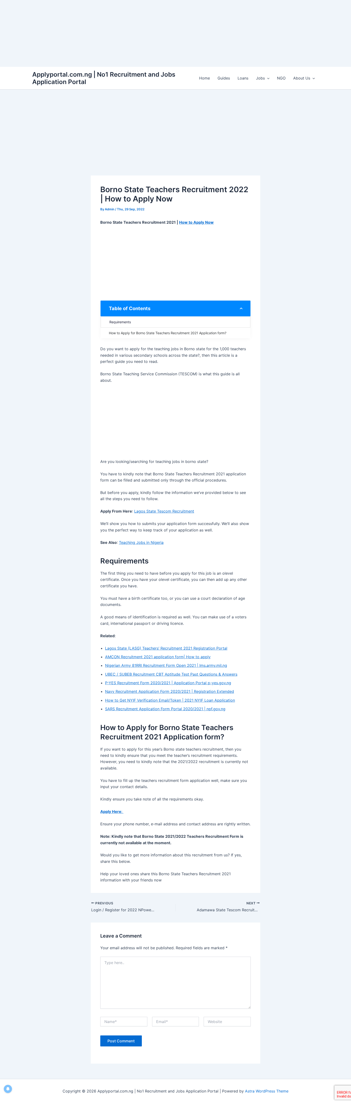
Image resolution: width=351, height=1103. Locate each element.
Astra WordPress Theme (266, 1091)
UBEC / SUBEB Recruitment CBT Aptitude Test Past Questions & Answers (171, 674)
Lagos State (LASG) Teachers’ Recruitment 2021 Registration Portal (166, 648)
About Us (301, 78)
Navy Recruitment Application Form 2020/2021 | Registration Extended (169, 691)
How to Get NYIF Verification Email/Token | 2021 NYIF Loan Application (170, 700)
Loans (243, 78)
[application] (267, 78)
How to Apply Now (196, 222)
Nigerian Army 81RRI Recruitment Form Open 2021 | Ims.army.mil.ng (166, 665)
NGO (281, 78)
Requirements (120, 322)
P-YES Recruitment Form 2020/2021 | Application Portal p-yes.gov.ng (168, 682)
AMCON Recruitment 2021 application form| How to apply (158, 656)
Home (204, 78)
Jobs (260, 78)
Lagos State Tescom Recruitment (164, 511)
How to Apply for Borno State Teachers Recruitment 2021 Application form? (167, 333)
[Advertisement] (143, 33)
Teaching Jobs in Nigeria (141, 542)
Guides (224, 78)
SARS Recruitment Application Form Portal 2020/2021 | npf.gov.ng (165, 708)
